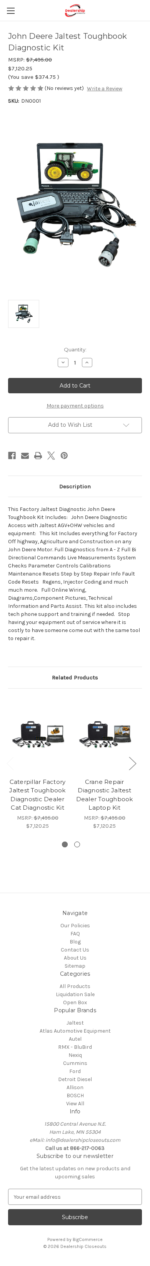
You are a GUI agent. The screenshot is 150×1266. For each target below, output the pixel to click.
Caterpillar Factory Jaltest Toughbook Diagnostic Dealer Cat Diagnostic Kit (37, 795)
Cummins (75, 1063)
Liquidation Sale (75, 994)
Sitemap (75, 966)
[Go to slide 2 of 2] (77, 844)
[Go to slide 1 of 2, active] (65, 844)
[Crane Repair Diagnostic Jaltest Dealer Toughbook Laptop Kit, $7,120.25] (104, 735)
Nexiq (75, 1055)
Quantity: (75, 349)
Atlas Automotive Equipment (75, 1031)
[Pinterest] (64, 455)
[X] (51, 455)
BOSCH (75, 1095)
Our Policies (75, 925)
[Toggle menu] (10, 10)
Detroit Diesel (75, 1079)
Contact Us (75, 950)
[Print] (38, 455)
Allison (75, 1087)
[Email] (25, 455)
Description (75, 486)
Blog (75, 941)
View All (75, 1103)
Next (132, 763)
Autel (75, 1039)
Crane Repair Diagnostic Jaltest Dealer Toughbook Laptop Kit (104, 795)
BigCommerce (88, 1239)
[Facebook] (12, 455)
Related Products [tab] (75, 677)
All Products (75, 986)
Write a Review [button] (104, 88)
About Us (75, 958)
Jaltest (75, 1023)
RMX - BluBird (75, 1047)
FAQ (75, 933)
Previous (10, 763)
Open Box (75, 1002)
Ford (75, 1071)
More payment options (75, 406)
